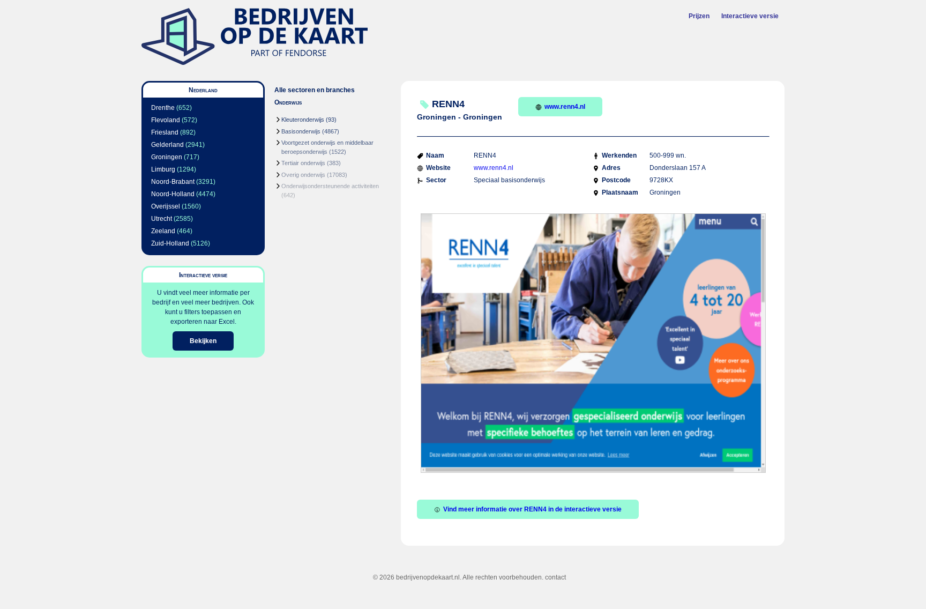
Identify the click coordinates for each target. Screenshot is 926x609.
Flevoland (165, 120)
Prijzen (699, 16)
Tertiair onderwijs (303, 163)
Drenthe (163, 108)
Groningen (166, 157)
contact (555, 577)
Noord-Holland (173, 194)
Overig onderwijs (303, 175)
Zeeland (163, 231)
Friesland (164, 132)
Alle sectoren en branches (314, 90)
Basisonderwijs (300, 131)
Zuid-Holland (170, 243)
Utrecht (161, 218)
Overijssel (165, 206)
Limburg (163, 169)
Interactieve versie (750, 16)
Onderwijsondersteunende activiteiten (330, 186)
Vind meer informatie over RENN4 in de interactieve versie (532, 509)
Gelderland (167, 144)
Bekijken (203, 341)
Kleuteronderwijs (302, 119)
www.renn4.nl (564, 106)
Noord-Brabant (173, 181)
